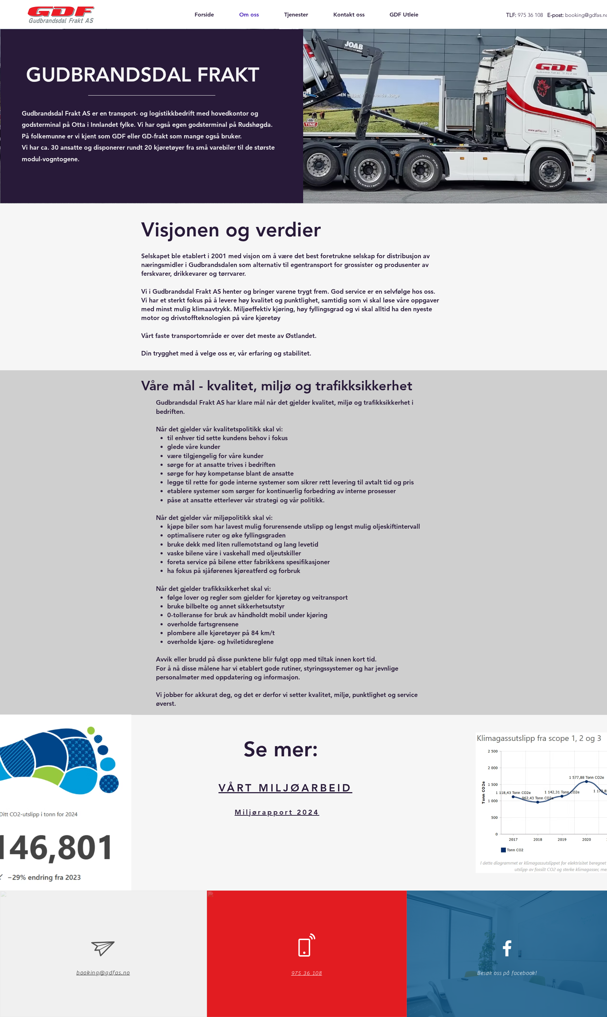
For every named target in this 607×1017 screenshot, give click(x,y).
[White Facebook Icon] (507, 948)
